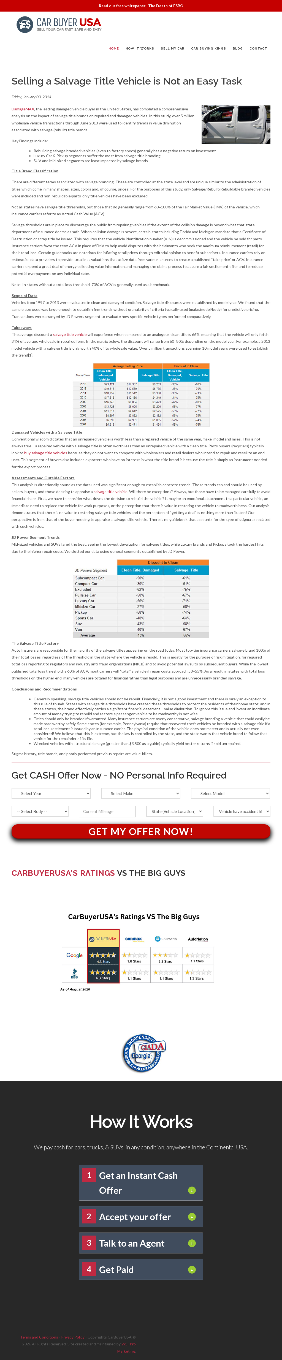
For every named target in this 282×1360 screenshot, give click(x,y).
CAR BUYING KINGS (208, 48)
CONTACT (258, 48)
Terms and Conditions (39, 1337)
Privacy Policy (73, 1337)
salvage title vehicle (70, 334)
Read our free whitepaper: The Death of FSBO (141, 5)
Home (114, 48)
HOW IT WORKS (140, 48)
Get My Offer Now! (141, 831)
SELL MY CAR (173, 48)
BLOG (238, 48)
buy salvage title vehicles (45, 452)
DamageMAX (23, 109)
